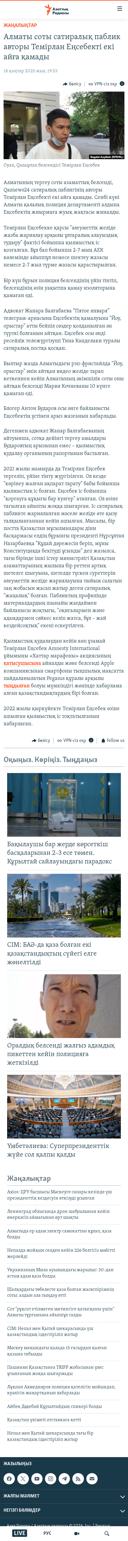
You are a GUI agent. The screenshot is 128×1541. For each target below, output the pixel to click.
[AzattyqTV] (77, 1533)
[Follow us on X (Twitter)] (23, 1478)
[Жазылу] (92, 1478)
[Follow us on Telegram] (64, 1478)
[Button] (72, 84)
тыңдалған (17, 686)
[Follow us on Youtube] (37, 1478)
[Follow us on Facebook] (9, 1478)
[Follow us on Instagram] (50, 1478)
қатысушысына (22, 663)
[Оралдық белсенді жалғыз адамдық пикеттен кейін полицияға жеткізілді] (64, 1006)
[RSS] (78, 1478)
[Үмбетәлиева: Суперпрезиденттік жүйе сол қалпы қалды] (64, 1106)
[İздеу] (107, 1533)
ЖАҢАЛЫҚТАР (20, 25)
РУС (47, 1533)
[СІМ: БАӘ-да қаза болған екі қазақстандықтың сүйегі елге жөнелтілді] (64, 906)
